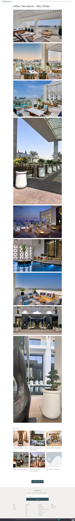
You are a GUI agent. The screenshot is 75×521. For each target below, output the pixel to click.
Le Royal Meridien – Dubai (20, 448)
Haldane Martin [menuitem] (40, 510)
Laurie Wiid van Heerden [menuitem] (41, 512)
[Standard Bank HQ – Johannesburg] (37, 460)
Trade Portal (69, 1)
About (41, 1)
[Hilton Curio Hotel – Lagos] (21, 460)
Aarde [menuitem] (26, 506)
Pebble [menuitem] (27, 509)
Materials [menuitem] (14, 509)
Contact (65, 1)
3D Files (61, 1)
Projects (53, 1)
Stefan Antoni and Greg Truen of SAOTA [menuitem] (43, 509)
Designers (50, 1)
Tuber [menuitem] (26, 516)
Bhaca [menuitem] (26, 507)
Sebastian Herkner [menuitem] (40, 513)
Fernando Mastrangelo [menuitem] (41, 507)
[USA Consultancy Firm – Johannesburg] (37, 438)
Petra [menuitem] (26, 510)
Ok (58, 519)
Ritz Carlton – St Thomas (53, 469)
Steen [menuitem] (26, 513)
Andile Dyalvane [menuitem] (40, 506)
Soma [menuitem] (26, 512)
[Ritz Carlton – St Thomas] (54, 460)
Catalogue (58, 1)
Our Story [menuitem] (14, 506)
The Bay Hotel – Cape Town (53, 448)
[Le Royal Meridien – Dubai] (21, 438)
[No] (73, 520)
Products (45, 1)
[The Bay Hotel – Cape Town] (54, 438)
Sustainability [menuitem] (15, 507)
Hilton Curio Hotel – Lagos (20, 469)
